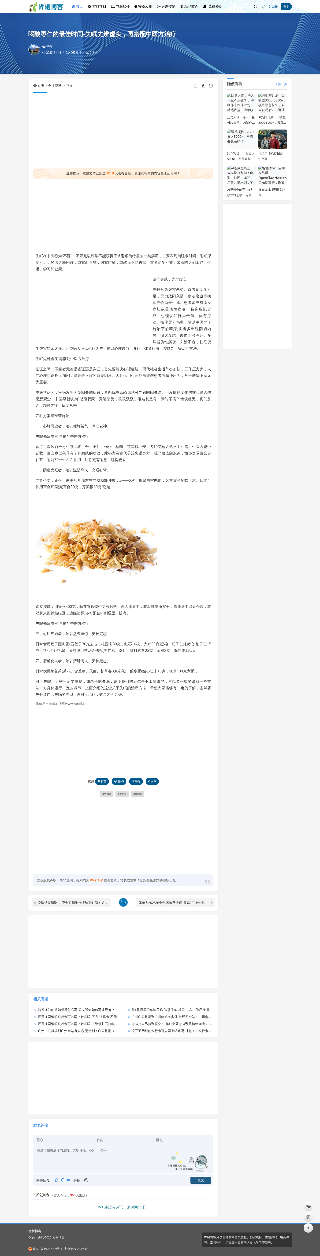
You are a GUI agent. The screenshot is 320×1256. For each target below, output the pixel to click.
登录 (286, 6)
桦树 (49, 46)
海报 (138, 781)
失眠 (122, 794)
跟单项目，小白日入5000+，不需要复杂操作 (241, 158)
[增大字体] (211, 85)
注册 (275, 6)
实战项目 (98, 6)
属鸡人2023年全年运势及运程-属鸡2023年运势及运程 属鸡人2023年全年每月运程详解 (176, 902)
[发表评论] (308, 1217)
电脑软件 (122, 6)
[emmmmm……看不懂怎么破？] (62, 1180)
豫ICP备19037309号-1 (47, 1249)
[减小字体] (195, 85)
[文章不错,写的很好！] (57, 1180)
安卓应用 (144, 6)
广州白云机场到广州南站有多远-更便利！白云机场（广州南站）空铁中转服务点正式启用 (102, 1031)
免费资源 (214, 6)
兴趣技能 (167, 6)
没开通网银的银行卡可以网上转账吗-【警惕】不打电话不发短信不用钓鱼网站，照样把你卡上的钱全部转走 (115, 1023)
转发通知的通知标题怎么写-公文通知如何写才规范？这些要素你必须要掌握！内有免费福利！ (106, 1009)
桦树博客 (34, 1231)
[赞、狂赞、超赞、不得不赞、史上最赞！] (68, 1180)
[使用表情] (86, 1180)
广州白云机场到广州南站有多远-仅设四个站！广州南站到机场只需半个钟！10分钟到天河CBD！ (201, 1016)
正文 (69, 85)
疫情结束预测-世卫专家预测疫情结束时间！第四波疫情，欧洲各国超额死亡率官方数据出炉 (74, 902)
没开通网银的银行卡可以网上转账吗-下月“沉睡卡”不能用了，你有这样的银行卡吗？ (99, 1016)
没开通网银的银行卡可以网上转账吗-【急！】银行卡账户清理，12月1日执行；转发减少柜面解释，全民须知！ (212, 1031)
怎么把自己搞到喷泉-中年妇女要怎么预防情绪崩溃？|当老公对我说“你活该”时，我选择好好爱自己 (203, 1023)
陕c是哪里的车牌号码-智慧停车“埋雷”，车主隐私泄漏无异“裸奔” (178, 1009)
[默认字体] (203, 85)
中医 (106, 794)
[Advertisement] (123, 130)
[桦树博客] (47, 6)
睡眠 (124, 255)
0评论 (93, 52)
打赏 (104, 781)
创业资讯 (54, 85)
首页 (79, 6)
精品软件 (190, 6)
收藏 (91, 781)
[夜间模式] (263, 6)
